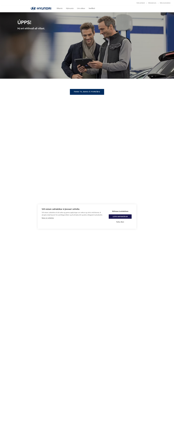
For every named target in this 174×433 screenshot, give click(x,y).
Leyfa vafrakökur (120, 216)
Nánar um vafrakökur (48, 218)
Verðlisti (92, 8)
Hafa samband (140, 3)
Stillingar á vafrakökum (120, 211)
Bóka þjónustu (152, 3)
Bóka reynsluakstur (165, 3)
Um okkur (81, 8)
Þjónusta (70, 8)
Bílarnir (60, 8)
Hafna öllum (120, 222)
